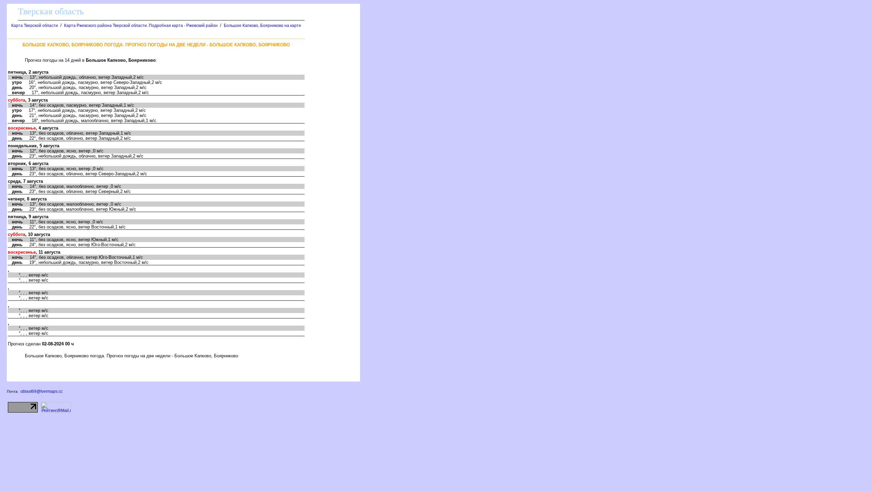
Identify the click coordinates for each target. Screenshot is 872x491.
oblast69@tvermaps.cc (41, 391)
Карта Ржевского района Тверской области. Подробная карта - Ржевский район (141, 25)
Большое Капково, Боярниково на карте (262, 25)
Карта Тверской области (34, 25)
